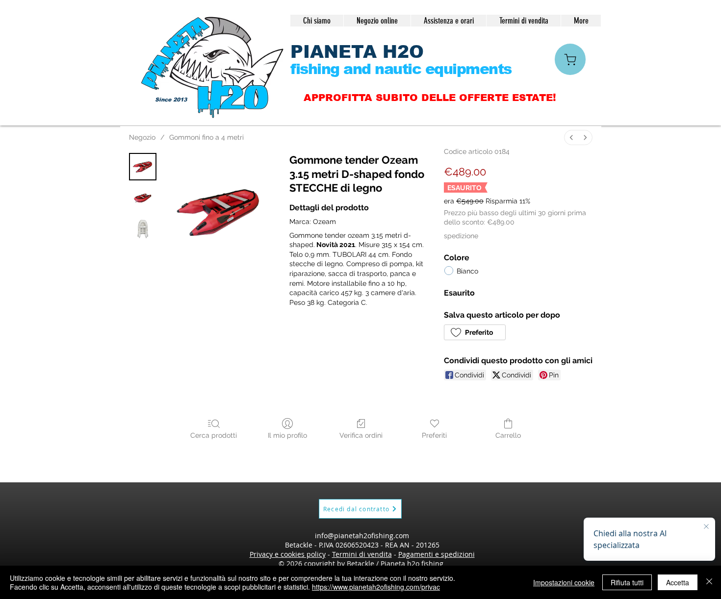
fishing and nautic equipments (401, 69)
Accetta (677, 582)
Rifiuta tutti (627, 582)
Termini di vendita (362, 554)
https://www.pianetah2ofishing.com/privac (376, 587)
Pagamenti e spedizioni (436, 554)
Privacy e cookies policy (288, 554)
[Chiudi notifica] (706, 527)
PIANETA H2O (357, 52)
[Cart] (570, 59)
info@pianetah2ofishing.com (362, 535)
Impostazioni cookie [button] (563, 582)
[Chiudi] (709, 582)
